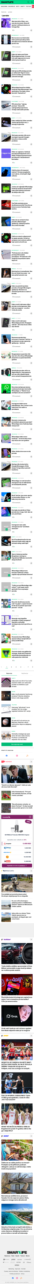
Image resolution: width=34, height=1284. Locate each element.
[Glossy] (29, 1262)
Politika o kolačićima (24, 1271)
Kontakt (23, 1268)
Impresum (17, 1268)
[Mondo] (6, 1259)
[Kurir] (13, 1259)
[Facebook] (6, 756)
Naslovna (3, 12)
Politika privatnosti (15, 1273)
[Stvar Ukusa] (6, 1262)
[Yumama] (27, 1259)
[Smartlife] (6, 2)
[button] (13, 30)
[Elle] (12, 1262)
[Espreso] (17, 1265)
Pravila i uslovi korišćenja (11, 1271)
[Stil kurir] (24, 1262)
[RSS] (27, 756)
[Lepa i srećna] (19, 1259)
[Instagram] (17, 756)
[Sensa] (18, 1262)
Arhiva (22, 1273)
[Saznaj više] (31, 761)
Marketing (11, 1268)
